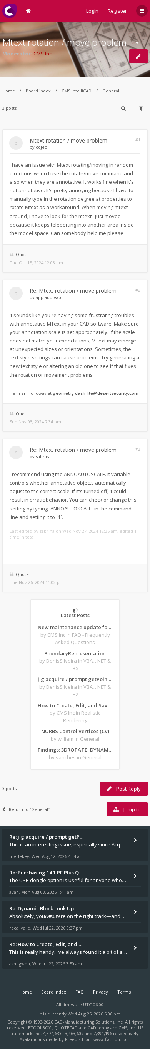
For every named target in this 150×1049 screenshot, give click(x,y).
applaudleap (48, 297)
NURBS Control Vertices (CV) (75, 731)
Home (8, 91)
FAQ (79, 992)
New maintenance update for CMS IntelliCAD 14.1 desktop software (75, 627)
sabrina (43, 456)
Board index (38, 91)
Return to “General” (29, 809)
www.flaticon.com (111, 1039)
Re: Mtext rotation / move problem (73, 290)
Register (117, 10)
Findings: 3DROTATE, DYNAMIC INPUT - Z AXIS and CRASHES (75, 749)
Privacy (100, 992)
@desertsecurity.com (115, 393)
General (110, 91)
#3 (137, 449)
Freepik (73, 1039)
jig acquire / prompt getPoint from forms (75, 679)
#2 (137, 290)
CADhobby (98, 1028)
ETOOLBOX (40, 1028)
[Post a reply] (138, 56)
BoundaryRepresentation (75, 653)
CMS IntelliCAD (77, 91)
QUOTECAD (66, 1028)
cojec (41, 147)
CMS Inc (42, 53)
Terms (124, 992)
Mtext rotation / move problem (64, 42)
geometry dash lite (73, 393)
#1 (137, 140)
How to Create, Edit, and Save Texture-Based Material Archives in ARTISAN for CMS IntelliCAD (75, 705)
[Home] (9, 11)
